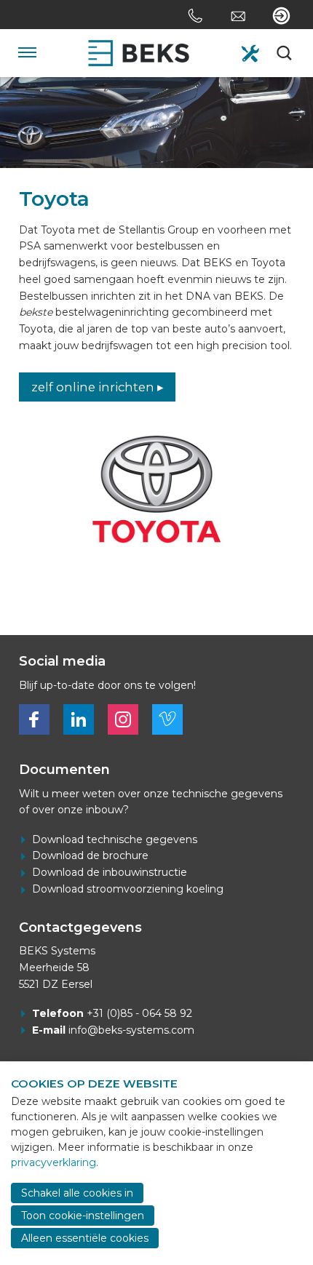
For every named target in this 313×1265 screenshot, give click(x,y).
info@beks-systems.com (131, 1030)
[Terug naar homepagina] (138, 53)
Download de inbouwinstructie (109, 872)
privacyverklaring (53, 1162)
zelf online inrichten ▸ (97, 387)
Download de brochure (90, 855)
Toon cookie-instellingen (82, 1215)
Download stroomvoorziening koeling (127, 888)
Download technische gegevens (114, 839)
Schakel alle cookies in (77, 1193)
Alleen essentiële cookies (84, 1238)
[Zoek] (285, 53)
